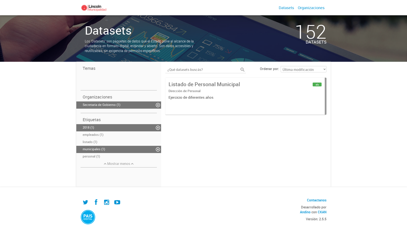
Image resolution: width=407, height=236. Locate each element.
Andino (305, 212)
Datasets (286, 7)
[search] (242, 69)
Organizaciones (311, 7)
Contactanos (316, 200)
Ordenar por (269, 69)
